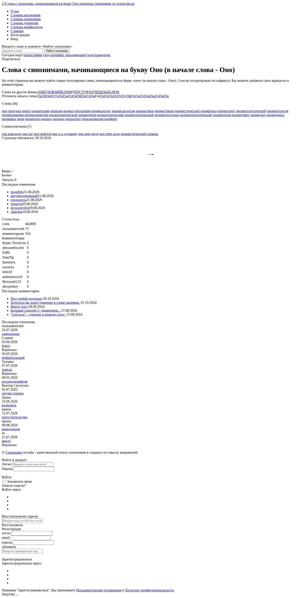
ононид (46, 119)
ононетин (32, 119)
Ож (65, 96)
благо (6, 346)
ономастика (144, 111)
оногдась (14, 111)
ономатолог (226, 111)
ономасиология (123, 111)
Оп (106, 96)
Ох (133, 96)
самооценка (10, 334)
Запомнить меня (19, 481)
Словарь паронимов (26, 19)
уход (46, 55)
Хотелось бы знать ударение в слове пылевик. (45, 302)
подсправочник (98, 55)
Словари (17, 31)
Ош (147, 96)
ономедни (257, 115)
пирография (33, 55)
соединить (18, 200)
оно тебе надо (109, 134)
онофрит (110, 119)
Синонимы (13, 452)
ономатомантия (36, 115)
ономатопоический (139, 115)
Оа (39, 96)
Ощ (152, 96)
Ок (84, 96)
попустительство (14, 417)
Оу (124, 96)
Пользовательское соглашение (98, 590)
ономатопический (110, 115)
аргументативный (24, 196)
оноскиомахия (92, 119)
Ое (61, 96)
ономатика (209, 111)
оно (4, 111)
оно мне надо (88, 134)
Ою (161, 96)
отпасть (16, 204)
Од (57, 96)
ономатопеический (63, 115)
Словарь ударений (24, 23)
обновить (9, 547)
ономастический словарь (139, 134)
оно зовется (42, 134)
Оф (128, 96)
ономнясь (9, 119)
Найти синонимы (57, 50)
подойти (17, 192)
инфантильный (13, 358)
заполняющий (75, 55)
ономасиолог (101, 111)
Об (44, 96)
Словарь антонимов (26, 15)
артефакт (57, 55)
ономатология (277, 111)
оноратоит (73, 119)
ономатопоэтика (166, 115)
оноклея (56, 111)
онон (20, 119)
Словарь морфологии (27, 27)
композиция (11, 429)
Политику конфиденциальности (149, 590)
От (119, 96)
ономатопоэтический (196, 115)
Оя (166, 96)
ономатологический (251, 111)
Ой (79, 96)
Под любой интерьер (26, 298)
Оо (102, 96)
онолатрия (82, 111)
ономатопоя (222, 115)
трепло (7, 369)
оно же (27, 134)
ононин (58, 119)
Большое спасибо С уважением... (35, 310)
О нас (15, 11)
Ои (74, 96)
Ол (88, 96)
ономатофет (240, 115)
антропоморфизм (15, 381)
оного (26, 111)
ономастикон (164, 111)
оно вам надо (12, 134)
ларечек (16, 212)
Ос (115, 96)
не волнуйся (20, 208)
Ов (48, 96)
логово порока (13, 393)
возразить (9, 405)
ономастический (187, 111)
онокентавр (40, 111)
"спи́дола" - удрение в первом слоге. (38, 314)
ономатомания (13, 115)
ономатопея (87, 115)
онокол (68, 111)
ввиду (6, 441)
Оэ (157, 96)
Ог (52, 96)
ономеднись (275, 115)
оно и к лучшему (64, 134)
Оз (70, 96)
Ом (92, 96)
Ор (111, 96)
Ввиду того (19, 306)
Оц (137, 96)
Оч (142, 96)
